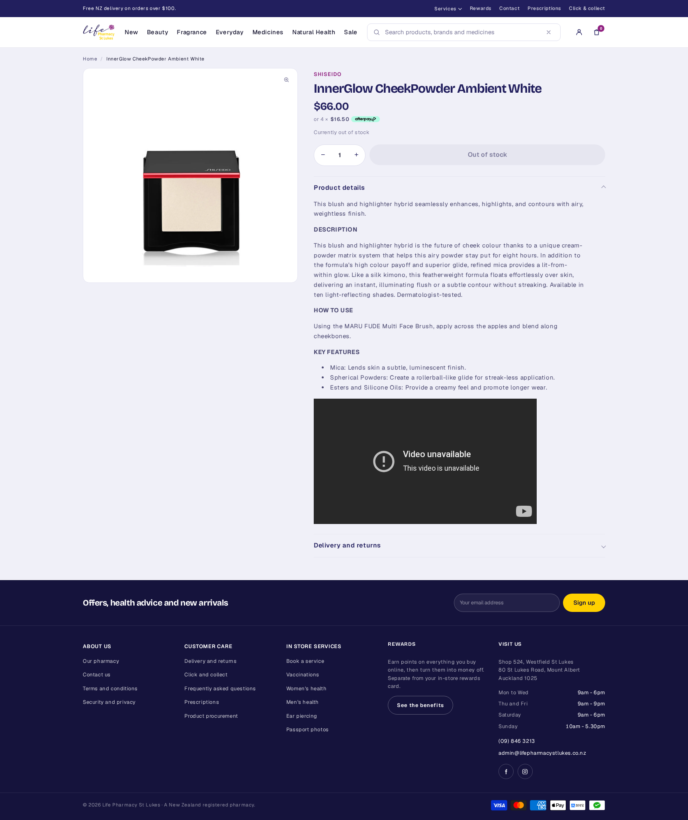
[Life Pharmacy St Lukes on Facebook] (506, 771)
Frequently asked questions (220, 688)
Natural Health (313, 32)
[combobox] (461, 32)
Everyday (230, 32)
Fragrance (192, 32)
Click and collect (205, 674)
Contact (509, 8)
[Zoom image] (286, 79)
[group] (190, 175)
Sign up (584, 602)
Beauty (157, 32)
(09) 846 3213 (516, 741)
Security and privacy (109, 702)
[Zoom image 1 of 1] (190, 175)
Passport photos (307, 729)
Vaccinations (302, 674)
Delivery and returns (347, 545)
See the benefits (420, 705)
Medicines (267, 32)
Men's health (302, 702)
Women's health (306, 688)
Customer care (208, 646)
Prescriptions (544, 8)
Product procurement (211, 716)
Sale (350, 32)
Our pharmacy (101, 661)
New (131, 32)
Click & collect (587, 8)
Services (445, 9)
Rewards (480, 8)
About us (97, 646)
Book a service (305, 661)
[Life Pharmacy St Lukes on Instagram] (525, 771)
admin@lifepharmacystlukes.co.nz (542, 753)
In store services (314, 646)
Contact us (97, 674)
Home (90, 59)
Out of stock (487, 154)
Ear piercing (301, 716)
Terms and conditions (110, 688)
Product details (339, 187)
